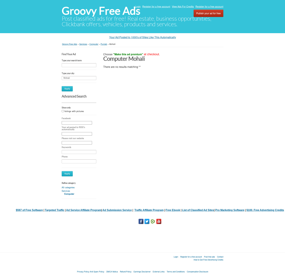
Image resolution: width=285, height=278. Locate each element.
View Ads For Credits (183, 6)
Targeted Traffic (54, 210)
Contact (220, 256)
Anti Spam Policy (97, 271)
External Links (159, 271)
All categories (68, 187)
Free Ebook (173, 210)
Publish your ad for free (208, 13)
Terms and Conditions (176, 271)
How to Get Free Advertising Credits (208, 259)
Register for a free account (156, 6)
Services (66, 190)
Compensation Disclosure (197, 271)
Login (138, 6)
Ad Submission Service (117, 210)
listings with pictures (74, 111)
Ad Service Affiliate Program (83, 210)
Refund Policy (125, 271)
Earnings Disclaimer (142, 271)
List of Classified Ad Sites (198, 210)
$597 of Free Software (29, 210)
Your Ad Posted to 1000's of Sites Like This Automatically (142, 37)
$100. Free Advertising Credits (265, 210)
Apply (67, 88)
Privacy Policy (83, 271)
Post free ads (209, 256)
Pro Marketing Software (229, 210)
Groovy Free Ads (101, 11)
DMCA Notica (112, 271)
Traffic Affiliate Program (149, 210)
